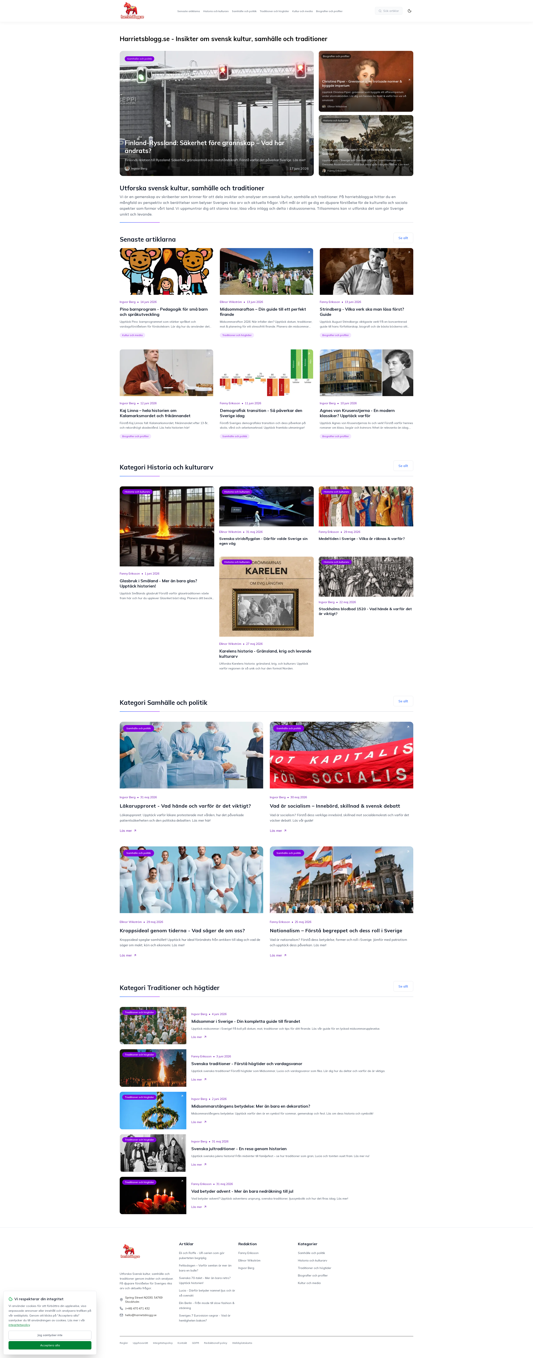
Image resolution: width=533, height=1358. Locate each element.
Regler (124, 1342)
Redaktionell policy (215, 1342)
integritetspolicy (19, 1325)
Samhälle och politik (244, 11)
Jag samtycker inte (49, 1335)
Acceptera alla (50, 1345)
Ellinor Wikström (231, 302)
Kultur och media (302, 11)
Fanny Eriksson (330, 302)
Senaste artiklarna (188, 11)
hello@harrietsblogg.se (141, 1315)
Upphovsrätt (140, 1342)
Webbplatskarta (242, 1342)
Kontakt (182, 1342)
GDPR (195, 1342)
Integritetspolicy (163, 1342)
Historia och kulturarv (216, 11)
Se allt (403, 238)
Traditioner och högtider (274, 11)
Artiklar (186, 1243)
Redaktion (247, 1243)
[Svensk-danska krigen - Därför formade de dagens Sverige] (366, 145)
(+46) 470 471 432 (137, 1308)
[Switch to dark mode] (409, 11)
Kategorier (308, 1243)
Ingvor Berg (128, 302)
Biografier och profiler (329, 11)
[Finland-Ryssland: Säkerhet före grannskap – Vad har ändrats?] (217, 113)
